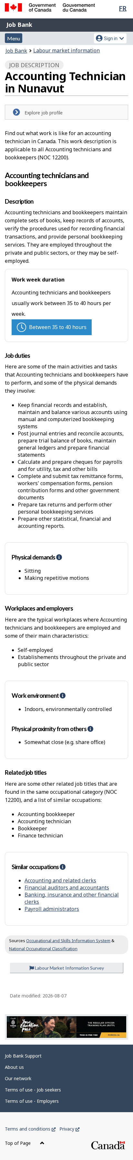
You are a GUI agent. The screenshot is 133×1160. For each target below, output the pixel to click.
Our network (18, 1078)
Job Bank (19, 24)
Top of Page (18, 1143)
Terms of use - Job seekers (33, 1090)
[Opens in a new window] (66, 1026)
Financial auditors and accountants (67, 887)
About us (14, 1067)
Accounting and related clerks (60, 880)
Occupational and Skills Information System (68, 940)
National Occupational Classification (43, 949)
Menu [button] (13, 38)
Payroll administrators (52, 908)
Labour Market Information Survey (69, 968)
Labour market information (66, 50)
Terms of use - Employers (32, 1101)
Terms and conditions (30, 1129)
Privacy (69, 1129)
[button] (59, 557)
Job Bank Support (23, 1056)
